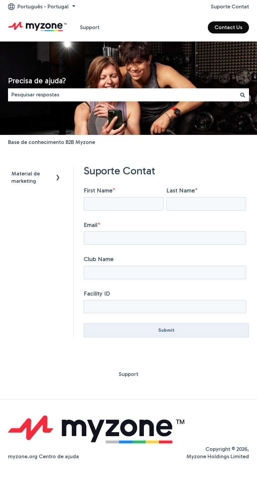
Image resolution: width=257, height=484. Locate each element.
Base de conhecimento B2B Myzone (51, 142)
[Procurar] (242, 94)
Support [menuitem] (128, 374)
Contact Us (228, 27)
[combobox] (122, 94)
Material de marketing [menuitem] (25, 177)
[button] (58, 174)
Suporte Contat (230, 6)
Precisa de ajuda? (37, 80)
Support (89, 27)
